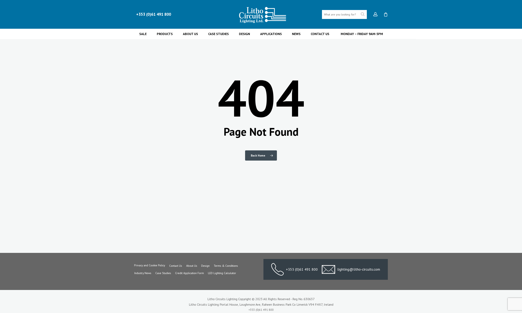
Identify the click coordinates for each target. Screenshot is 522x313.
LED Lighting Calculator (222, 273)
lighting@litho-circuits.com (358, 269)
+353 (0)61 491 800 (302, 269)
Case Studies (163, 273)
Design (205, 266)
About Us (191, 266)
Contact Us (175, 266)
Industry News (142, 273)
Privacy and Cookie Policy (149, 265)
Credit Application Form (189, 273)
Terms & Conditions (226, 266)
